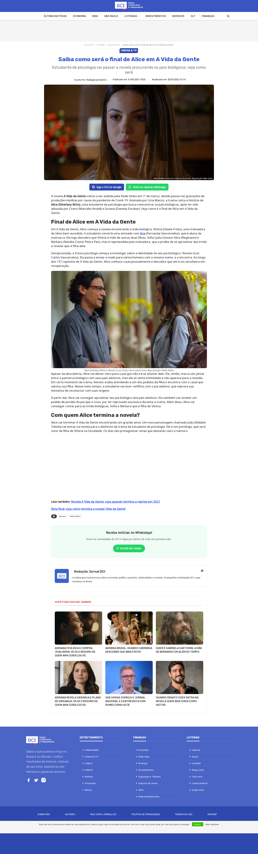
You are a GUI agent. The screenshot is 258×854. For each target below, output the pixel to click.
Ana (142, 233)
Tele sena (197, 776)
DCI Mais (101, 44)
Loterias (130, 16)
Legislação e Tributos (149, 776)
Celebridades (92, 749)
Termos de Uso (183, 814)
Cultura (88, 763)
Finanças (208, 16)
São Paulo (111, 16)
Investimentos (156, 16)
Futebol (89, 769)
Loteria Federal (199, 783)
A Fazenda (90, 783)
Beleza (88, 789)
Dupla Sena (198, 789)
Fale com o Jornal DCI (103, 814)
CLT (193, 16)
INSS (95, 16)
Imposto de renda (147, 783)
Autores (70, 814)
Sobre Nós (44, 814)
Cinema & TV (114, 44)
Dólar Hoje (143, 756)
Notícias (89, 776)
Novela (62, 516)
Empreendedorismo (149, 796)
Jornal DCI (89, 44)
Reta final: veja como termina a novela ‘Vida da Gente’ (88, 509)
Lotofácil (196, 763)
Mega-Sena (198, 769)
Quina (195, 756)
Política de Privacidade (145, 814)
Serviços (178, 16)
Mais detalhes (212, 824)
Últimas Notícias (55, 16)
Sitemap (212, 814)
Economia (79, 16)
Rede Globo (75, 516)
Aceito (198, 824)
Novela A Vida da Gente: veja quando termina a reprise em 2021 (115, 502)
